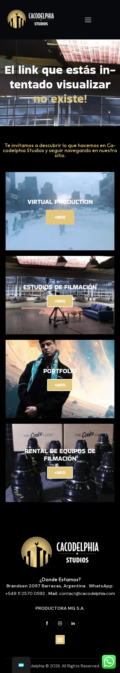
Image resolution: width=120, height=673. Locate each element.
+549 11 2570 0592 (25, 593)
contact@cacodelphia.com (87, 593)
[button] (60, 639)
